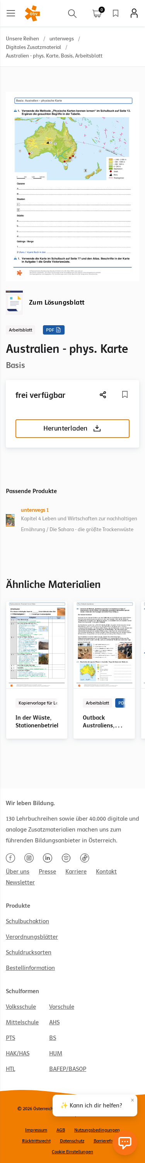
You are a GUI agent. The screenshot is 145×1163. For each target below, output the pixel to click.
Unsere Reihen (22, 38)
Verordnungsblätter (32, 936)
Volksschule (21, 1006)
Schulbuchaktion (27, 921)
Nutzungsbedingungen (97, 1130)
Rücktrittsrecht (36, 1141)
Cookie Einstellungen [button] (72, 1151)
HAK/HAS (17, 1053)
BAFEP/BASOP (67, 1068)
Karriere (76, 871)
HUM (55, 1053)
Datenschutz (72, 1141)
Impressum (36, 1130)
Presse (47, 871)
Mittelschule (22, 1022)
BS (52, 1037)
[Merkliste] (115, 13)
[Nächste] (103, 394)
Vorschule (61, 1006)
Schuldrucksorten (28, 952)
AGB (60, 1130)
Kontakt (106, 871)
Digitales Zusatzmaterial (33, 47)
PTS (10, 1037)
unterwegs (61, 38)
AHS (54, 1022)
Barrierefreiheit (108, 1141)
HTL (10, 1068)
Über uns (17, 871)
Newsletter (20, 882)
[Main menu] (10, 13)
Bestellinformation (30, 967)
